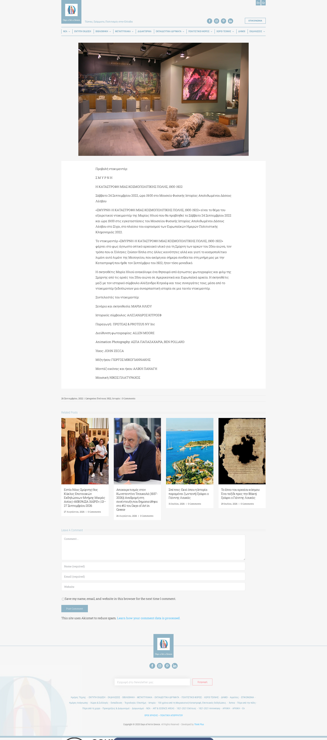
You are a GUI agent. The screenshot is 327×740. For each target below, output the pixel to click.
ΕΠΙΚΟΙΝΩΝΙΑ (247, 697)
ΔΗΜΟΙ (224, 697)
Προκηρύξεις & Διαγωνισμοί (116, 708)
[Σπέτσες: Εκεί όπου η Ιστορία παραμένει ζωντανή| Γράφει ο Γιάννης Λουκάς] (189, 420)
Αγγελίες (234, 697)
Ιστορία (116, 398)
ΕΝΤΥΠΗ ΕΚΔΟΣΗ (97, 697)
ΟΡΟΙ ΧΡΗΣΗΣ (151, 715)
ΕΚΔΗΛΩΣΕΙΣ (114, 697)
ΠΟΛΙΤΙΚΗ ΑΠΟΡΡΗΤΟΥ (171, 715)
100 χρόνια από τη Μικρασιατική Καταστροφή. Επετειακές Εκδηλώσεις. (192, 702)
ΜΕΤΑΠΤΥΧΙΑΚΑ (144, 697)
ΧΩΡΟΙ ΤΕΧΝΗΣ (211, 697)
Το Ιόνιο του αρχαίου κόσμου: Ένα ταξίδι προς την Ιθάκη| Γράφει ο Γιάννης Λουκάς (240, 494)
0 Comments (128, 398)
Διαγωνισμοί (138, 708)
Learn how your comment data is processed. (148, 618)
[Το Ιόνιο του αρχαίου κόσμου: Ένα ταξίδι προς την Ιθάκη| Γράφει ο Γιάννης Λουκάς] (242, 420)
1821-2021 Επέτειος (186, 708)
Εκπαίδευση (116, 702)
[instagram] (216, 21)
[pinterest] (223, 21)
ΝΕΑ (148, 708)
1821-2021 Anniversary (209, 708)
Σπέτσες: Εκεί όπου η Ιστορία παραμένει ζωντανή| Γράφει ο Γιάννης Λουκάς (189, 494)
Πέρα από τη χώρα (91, 708)
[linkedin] (230, 21)
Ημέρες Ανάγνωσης (78, 702)
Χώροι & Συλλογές (99, 702)
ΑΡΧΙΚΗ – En (238, 708)
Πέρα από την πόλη (246, 702)
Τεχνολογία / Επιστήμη (135, 702)
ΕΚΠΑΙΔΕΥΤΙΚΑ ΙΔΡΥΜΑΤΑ (167, 697)
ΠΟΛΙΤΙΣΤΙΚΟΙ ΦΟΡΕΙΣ (192, 697)
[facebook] (209, 21)
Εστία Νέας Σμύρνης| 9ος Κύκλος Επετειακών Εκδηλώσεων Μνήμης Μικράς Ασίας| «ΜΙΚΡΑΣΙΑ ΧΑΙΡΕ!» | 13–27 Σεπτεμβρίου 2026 (85, 498)
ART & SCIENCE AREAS (163, 708)
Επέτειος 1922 (104, 398)
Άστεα (232, 702)
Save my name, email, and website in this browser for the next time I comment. (120, 599)
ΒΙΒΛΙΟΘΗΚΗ (128, 697)
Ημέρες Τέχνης (78, 697)
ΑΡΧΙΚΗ (226, 708)
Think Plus (199, 724)
